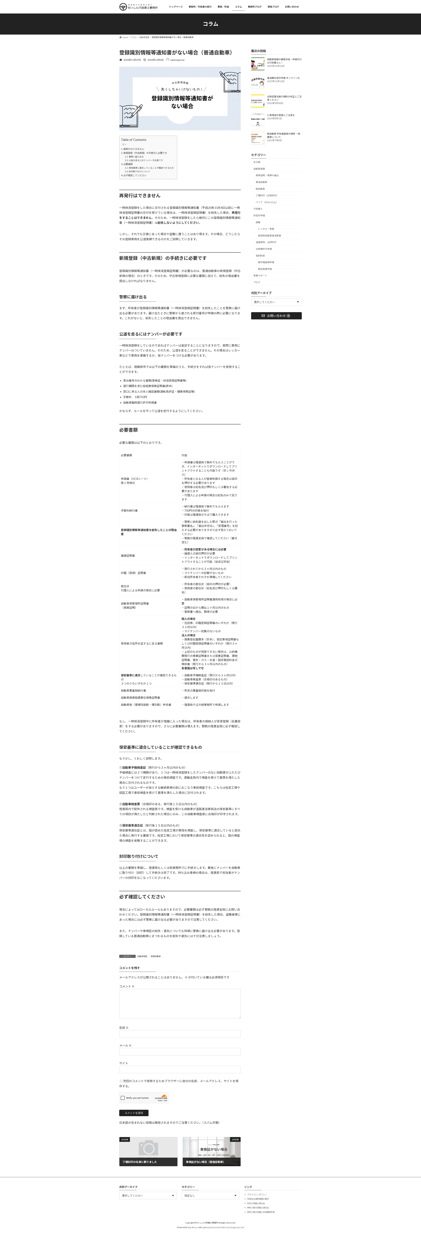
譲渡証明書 (222, 561)
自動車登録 (142, 956)
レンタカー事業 (266, 228)
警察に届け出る (136, 156)
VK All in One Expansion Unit (231, 1227)
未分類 (256, 162)
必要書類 (128, 164)
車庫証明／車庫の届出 (267, 175)
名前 (124, 1027)
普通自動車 (156, 956)
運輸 (258, 222)
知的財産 (260, 255)
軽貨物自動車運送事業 (269, 235)
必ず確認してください (134, 175)
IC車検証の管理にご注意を (281, 115)
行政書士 (258, 208)
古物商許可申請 (264, 248)
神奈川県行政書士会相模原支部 (261, 1212)
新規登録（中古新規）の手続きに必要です (145, 153)
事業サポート (260, 275)
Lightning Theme (209, 1227)
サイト (123, 1063)
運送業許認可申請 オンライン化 (283, 78)
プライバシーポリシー (257, 1194)
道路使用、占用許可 (266, 242)
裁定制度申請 (265, 268)
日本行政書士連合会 (256, 1203)
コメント (127, 986)
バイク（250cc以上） (267, 202)
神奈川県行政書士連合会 (258, 1207)
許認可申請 (259, 215)
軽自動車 (260, 188)
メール (125, 1045)
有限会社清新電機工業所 (258, 1199)
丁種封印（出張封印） (267, 195)
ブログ (256, 282)
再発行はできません (133, 149)
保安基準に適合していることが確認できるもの (151, 168)
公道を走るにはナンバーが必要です (146, 160)
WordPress (193, 1227)
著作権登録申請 (266, 262)
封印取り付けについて (139, 171)
